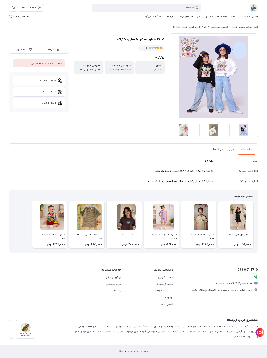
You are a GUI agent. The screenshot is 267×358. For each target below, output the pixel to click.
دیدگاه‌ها (218, 149)
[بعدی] (9, 224)
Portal (122, 351)
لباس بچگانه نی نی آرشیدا (245, 27)
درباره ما (168, 297)
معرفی (231, 149)
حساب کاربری (165, 277)
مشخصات (246, 149)
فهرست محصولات (219, 27)
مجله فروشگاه (165, 284)
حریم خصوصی (113, 284)
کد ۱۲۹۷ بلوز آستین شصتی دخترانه (189, 27)
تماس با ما (167, 304)
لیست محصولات (164, 291)
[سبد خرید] (13, 8)
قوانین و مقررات (112, 277)
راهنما (117, 291)
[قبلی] (257, 224)
